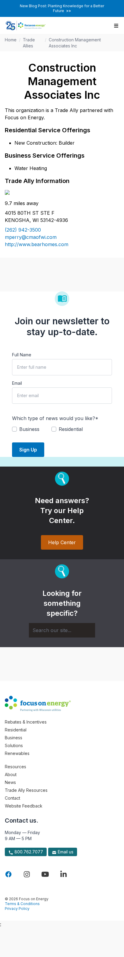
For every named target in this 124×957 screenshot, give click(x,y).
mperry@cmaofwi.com (31, 237)
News (10, 782)
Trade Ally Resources (26, 790)
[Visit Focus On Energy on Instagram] (26, 874)
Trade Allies (29, 42)
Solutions (14, 745)
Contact (12, 798)
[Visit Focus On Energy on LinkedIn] (63, 874)
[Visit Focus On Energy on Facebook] (8, 874)
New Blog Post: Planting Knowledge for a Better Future (62, 8)
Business (13, 737)
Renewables (17, 753)
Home (11, 39)
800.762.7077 (28, 851)
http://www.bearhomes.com (36, 244)
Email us (65, 851)
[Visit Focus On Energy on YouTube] (45, 874)
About (11, 774)
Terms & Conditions (22, 903)
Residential (15, 729)
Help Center (62, 542)
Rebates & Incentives (26, 721)
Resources (15, 766)
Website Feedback (23, 805)
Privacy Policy (17, 908)
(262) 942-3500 (23, 230)
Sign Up (28, 450)
